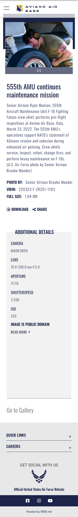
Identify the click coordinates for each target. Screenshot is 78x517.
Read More (19, 332)
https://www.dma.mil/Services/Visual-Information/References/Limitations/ (36, 390)
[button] (7, 9)
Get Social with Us (39, 465)
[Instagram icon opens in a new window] (39, 501)
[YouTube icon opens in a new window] (50, 501)
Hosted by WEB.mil (39, 511)
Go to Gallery (20, 409)
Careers (13, 446)
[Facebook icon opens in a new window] (28, 501)
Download (19, 209)
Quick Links (16, 435)
